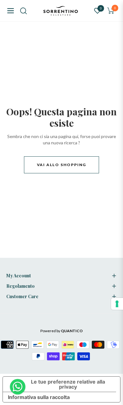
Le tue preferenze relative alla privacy (68, 384)
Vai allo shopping (61, 164)
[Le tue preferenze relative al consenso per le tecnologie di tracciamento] (117, 304)
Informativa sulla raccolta (39, 397)
